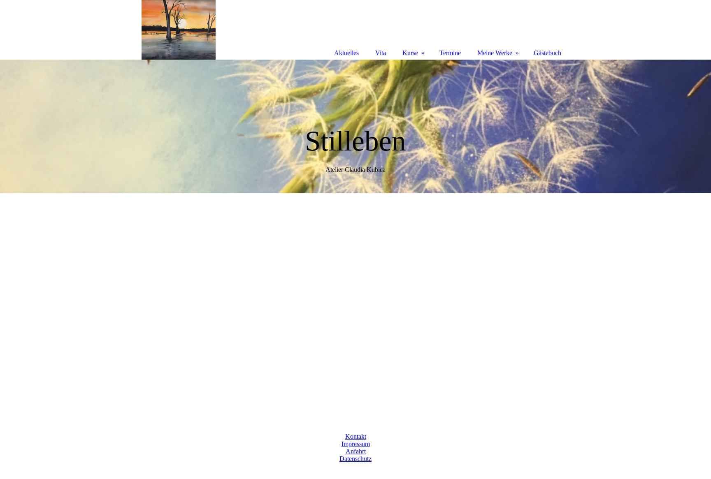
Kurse (410, 52)
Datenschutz (355, 458)
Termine (450, 52)
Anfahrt (356, 451)
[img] (355, 126)
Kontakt (355, 436)
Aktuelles (346, 52)
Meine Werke (494, 52)
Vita (380, 52)
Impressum (356, 443)
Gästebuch (547, 52)
